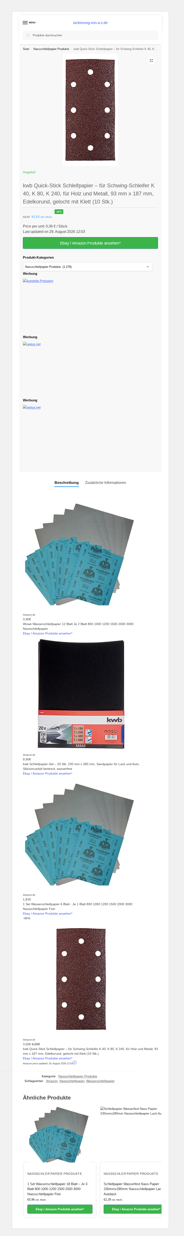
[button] (151, 60)
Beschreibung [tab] (67, 483)
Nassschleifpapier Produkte (51, 49)
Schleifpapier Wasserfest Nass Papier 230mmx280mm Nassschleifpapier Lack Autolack (133, 1189)
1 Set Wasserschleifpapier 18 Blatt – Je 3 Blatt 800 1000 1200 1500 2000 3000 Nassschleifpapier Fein (57, 1189)
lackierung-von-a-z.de (90, 23)
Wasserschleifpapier (100, 1081)
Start (26, 49)
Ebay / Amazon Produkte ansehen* (90, 243)
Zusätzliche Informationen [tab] (105, 483)
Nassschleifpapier (71, 1081)
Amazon (52, 1081)
